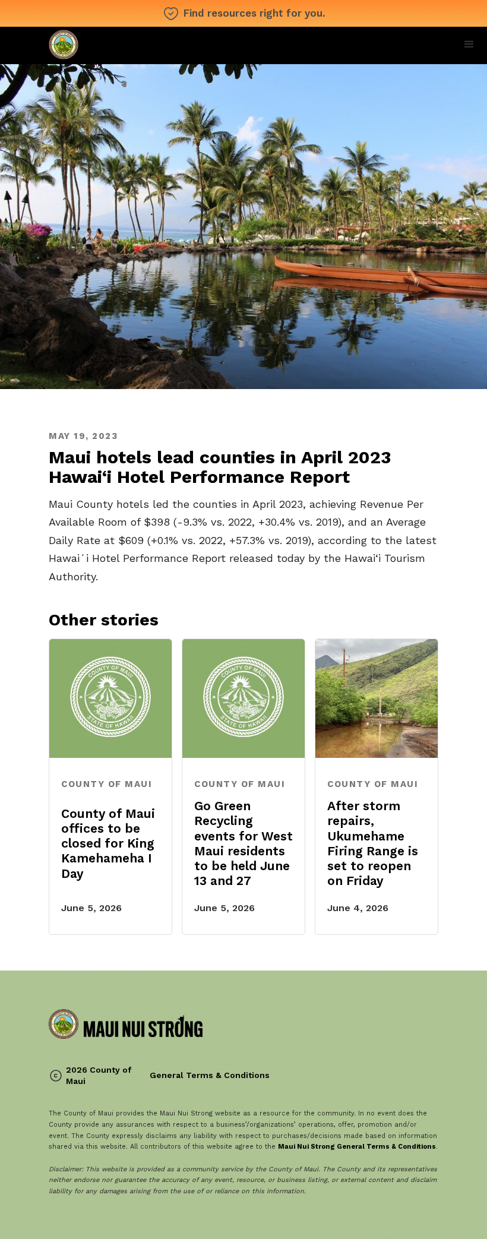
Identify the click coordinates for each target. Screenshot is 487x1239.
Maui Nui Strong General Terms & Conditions (357, 1146)
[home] (126, 45)
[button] (469, 44)
